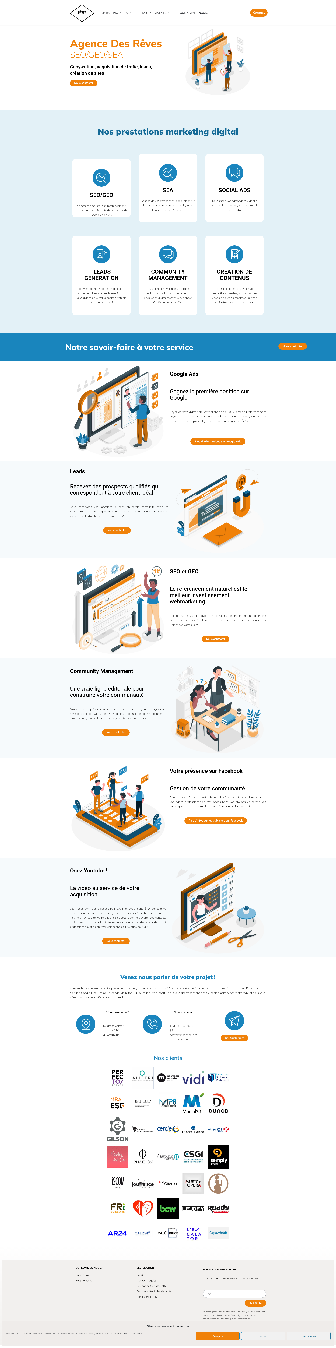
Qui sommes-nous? (194, 13)
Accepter (217, 1336)
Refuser (263, 1336)
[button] (130, 12)
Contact (259, 12)
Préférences (309, 1336)
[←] (82, 12)
